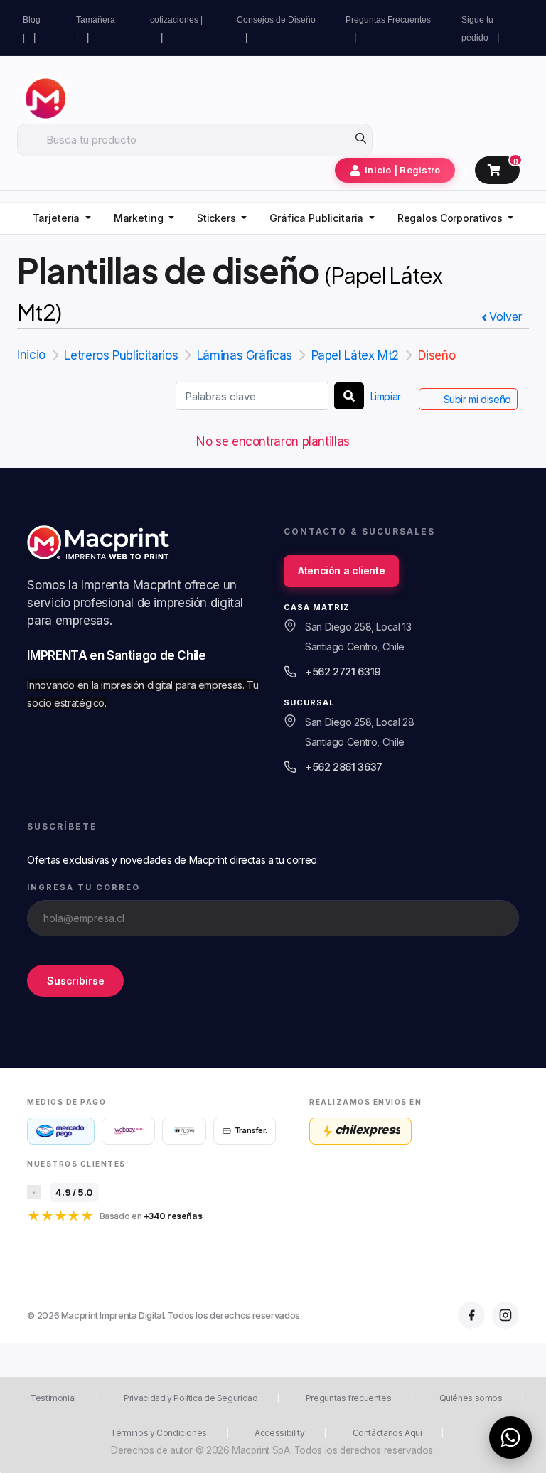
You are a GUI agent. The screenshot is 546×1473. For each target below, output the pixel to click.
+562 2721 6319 (343, 671)
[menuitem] (61, 219)
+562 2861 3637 (343, 766)
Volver (506, 316)
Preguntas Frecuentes (388, 20)
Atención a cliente (341, 570)
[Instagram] (505, 1315)
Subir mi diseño (477, 399)
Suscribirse (75, 981)
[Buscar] (349, 395)
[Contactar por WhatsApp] (510, 1437)
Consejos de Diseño (276, 20)
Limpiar (385, 396)
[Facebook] (471, 1315)
